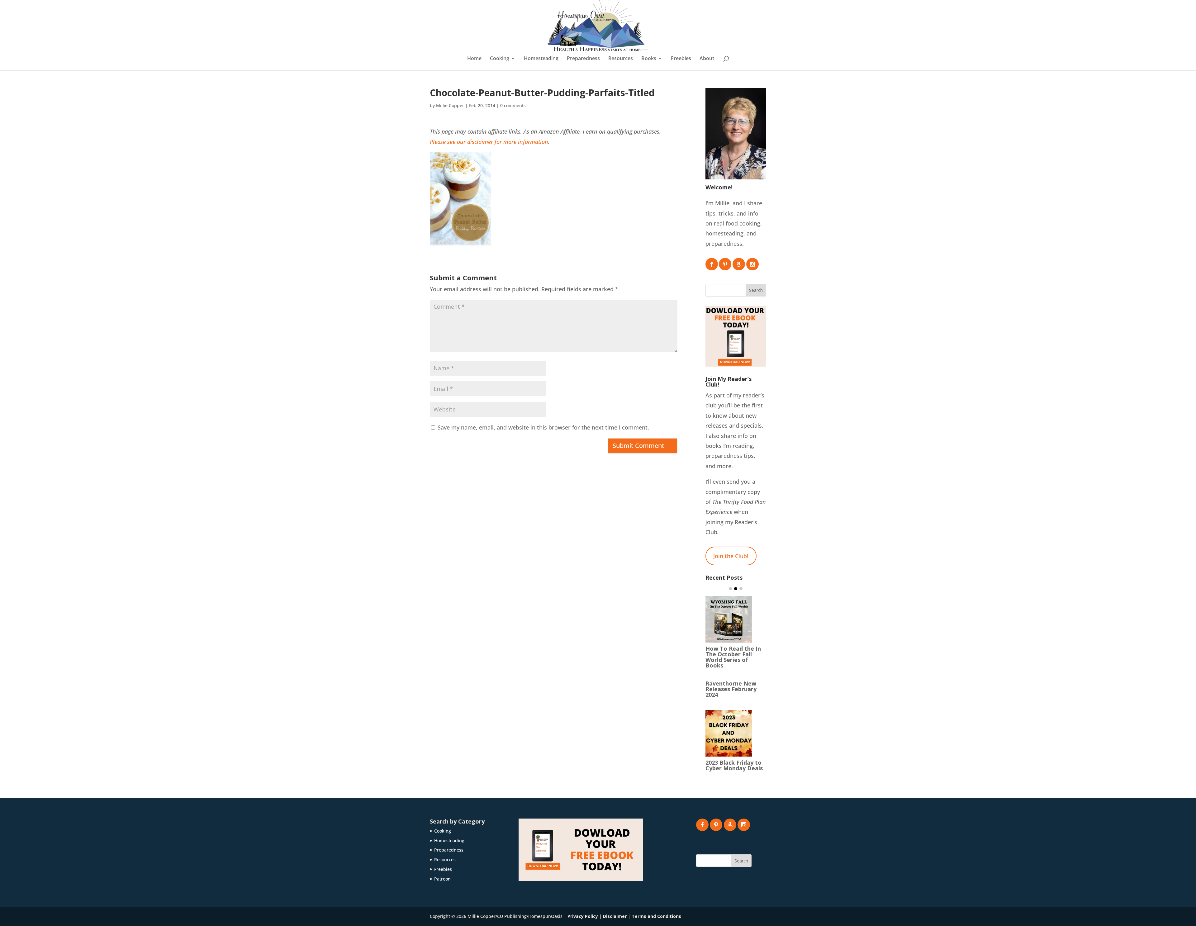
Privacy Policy (582, 916)
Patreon (442, 879)
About (707, 59)
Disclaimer (615, 916)
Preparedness (583, 59)
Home (474, 59)
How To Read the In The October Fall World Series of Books (733, 657)
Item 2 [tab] (735, 588)
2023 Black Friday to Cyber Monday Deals (734, 765)
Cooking (499, 59)
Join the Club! (730, 556)
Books (648, 59)
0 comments (513, 105)
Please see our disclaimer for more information (489, 141)
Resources (620, 59)
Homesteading (541, 59)
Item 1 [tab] (730, 588)
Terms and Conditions (656, 916)
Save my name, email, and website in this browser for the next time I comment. (543, 427)
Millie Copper (450, 105)
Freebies (681, 59)
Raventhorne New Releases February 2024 (731, 689)
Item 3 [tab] (741, 588)
